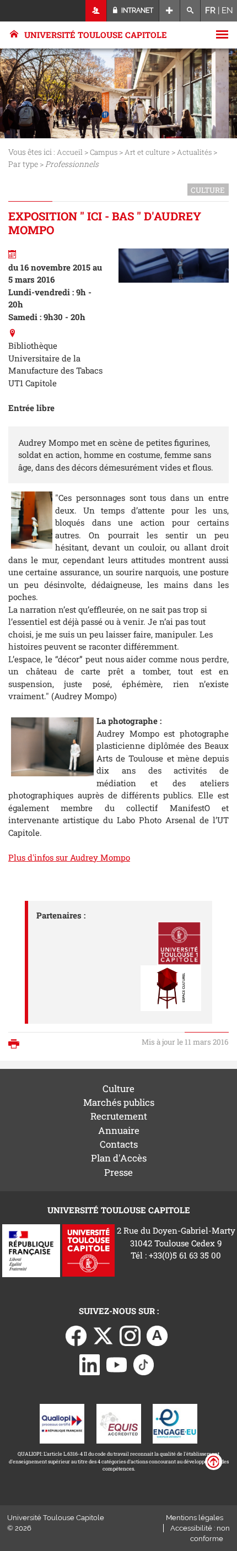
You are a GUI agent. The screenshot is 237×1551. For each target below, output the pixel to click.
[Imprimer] (16, 1045)
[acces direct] (169, 10)
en (227, 10)
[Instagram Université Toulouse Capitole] (130, 1335)
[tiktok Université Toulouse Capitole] (143, 1363)
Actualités (194, 152)
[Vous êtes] (96, 10)
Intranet (136, 10)
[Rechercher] (190, 10)
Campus (103, 152)
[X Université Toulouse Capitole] (103, 1335)
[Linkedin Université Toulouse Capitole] (89, 1363)
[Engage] (175, 1422)
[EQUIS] (118, 1422)
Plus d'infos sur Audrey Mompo (69, 857)
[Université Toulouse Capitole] (88, 1249)
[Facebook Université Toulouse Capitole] (76, 1335)
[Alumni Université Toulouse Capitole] (157, 1335)
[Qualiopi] (62, 1422)
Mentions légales (194, 1518)
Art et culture (147, 152)
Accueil (70, 152)
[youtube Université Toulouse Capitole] (116, 1363)
